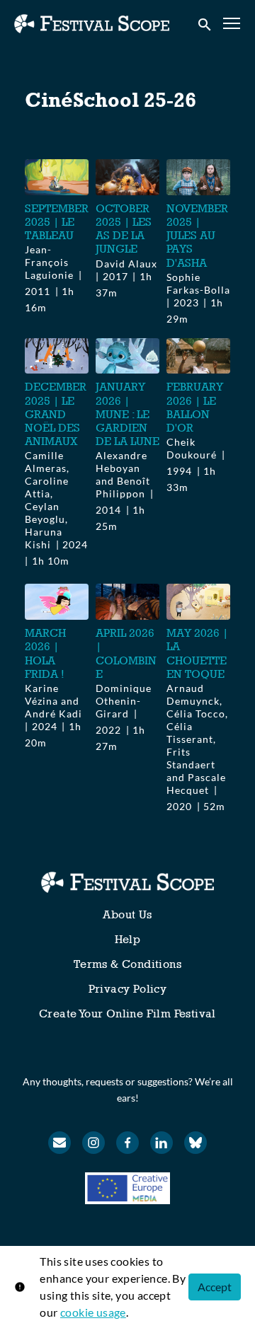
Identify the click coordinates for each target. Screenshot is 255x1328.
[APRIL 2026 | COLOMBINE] (127, 602)
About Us (127, 914)
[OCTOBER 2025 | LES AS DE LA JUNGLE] (127, 177)
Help (128, 939)
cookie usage (93, 1312)
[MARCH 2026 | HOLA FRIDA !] (57, 602)
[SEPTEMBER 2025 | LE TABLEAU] (57, 177)
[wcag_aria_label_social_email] (59, 1142)
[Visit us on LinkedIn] (161, 1142)
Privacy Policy (128, 988)
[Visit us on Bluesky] (195, 1142)
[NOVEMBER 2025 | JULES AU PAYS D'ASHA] (198, 177)
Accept (215, 1286)
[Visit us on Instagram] (93, 1142)
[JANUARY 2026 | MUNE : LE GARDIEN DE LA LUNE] (127, 356)
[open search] (205, 23)
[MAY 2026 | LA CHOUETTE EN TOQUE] (198, 602)
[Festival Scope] (127, 882)
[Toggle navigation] (232, 23)
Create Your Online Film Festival (127, 1013)
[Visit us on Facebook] (127, 1142)
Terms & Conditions (127, 964)
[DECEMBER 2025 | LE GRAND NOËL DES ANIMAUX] (57, 356)
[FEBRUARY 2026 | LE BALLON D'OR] (198, 356)
